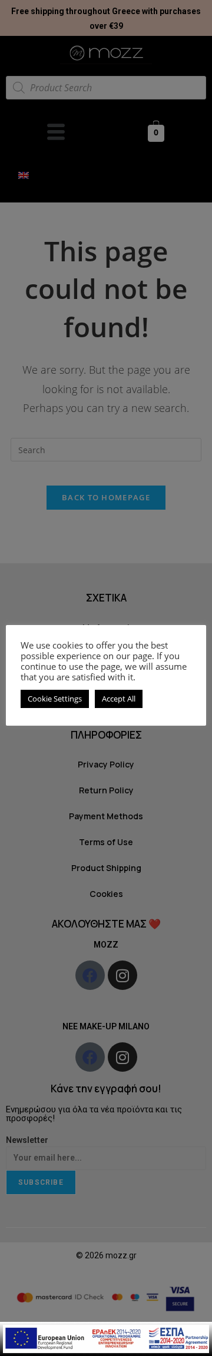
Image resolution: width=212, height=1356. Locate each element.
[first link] (106, 1338)
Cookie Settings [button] (55, 698)
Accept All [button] (118, 698)
